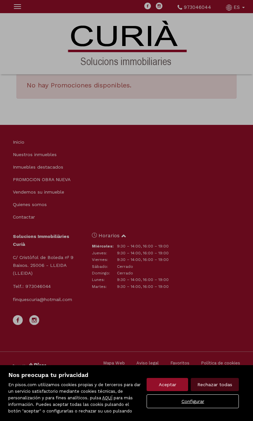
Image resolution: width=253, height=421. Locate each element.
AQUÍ (107, 397)
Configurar (193, 401)
